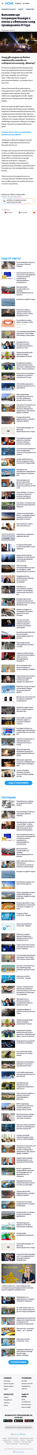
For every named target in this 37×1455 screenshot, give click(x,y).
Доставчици (15, 1440)
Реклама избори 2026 (13, 1438)
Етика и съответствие (12, 1443)
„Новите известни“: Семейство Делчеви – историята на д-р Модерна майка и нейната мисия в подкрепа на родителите (17, 1288)
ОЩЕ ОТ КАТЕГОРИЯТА (18, 783)
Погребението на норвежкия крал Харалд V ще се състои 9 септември (25, 579)
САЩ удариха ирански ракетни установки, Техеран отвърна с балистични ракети (24, 441)
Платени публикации (24, 1443)
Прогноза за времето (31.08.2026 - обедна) (24, 925)
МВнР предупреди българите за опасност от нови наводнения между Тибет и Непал (24, 397)
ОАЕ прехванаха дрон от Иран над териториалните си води (25, 429)
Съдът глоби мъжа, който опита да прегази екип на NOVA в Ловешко (25, 946)
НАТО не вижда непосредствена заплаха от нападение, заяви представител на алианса (25, 568)
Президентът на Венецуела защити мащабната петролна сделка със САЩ (24, 345)
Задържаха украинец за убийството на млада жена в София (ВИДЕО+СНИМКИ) (24, 1352)
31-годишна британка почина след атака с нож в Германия (25, 546)
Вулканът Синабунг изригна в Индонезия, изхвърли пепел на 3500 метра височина (24, 312)
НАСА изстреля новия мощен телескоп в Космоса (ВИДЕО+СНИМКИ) (25, 667)
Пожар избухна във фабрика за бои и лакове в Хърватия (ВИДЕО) (25, 419)
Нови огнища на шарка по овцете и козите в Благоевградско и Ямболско (25, 1096)
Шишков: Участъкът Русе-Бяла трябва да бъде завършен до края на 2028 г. (25, 968)
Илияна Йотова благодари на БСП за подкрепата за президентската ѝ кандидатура (25, 1257)
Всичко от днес (9, 1383)
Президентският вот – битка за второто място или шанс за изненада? (25, 1183)
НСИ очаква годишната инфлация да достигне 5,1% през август (25, 386)
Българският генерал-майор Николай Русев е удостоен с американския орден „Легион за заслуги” (25, 366)
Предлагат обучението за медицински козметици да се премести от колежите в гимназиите (25, 1321)
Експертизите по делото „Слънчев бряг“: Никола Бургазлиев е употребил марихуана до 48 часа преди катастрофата (25, 826)
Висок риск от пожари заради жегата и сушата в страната (25, 1203)
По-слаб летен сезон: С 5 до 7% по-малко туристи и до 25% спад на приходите (25, 1309)
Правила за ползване (26, 1441)
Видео (6, 1389)
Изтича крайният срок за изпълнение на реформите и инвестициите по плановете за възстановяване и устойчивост (25, 277)
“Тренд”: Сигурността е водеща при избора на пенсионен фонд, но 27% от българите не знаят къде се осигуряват (25, 990)
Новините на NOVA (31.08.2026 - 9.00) (23, 1340)
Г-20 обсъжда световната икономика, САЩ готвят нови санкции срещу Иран (25, 333)
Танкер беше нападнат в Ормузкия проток (25, 535)
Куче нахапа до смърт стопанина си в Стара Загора (24, 1053)
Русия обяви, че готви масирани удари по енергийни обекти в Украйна (24, 720)
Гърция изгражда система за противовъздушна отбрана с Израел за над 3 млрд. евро (25, 895)
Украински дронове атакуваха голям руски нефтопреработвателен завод (25, 752)
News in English (26, 1407)
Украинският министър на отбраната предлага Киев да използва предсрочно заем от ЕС (25, 678)
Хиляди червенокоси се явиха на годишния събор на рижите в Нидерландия (25, 461)
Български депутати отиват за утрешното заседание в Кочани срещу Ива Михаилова (25, 602)
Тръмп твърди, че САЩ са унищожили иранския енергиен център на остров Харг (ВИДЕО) (25, 495)
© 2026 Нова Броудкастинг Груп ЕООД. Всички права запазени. (18, 1448)
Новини (18, 3)
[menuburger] (2, 3)
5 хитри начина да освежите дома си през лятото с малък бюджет (25, 1137)
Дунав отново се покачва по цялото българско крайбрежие (25, 1214)
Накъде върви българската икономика (25, 1234)
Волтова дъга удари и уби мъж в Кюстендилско (25, 883)
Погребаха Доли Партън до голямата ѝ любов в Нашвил (25, 803)
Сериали (7, 1402)
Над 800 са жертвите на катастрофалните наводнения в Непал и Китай (25, 741)
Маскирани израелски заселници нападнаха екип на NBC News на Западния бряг (25, 762)
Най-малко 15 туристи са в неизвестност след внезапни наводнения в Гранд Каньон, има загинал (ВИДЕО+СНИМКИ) (25, 408)
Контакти (22, 1440)
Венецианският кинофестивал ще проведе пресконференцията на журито (24, 290)
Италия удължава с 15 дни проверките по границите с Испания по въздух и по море (25, 905)
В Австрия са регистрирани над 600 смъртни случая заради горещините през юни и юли (24, 590)
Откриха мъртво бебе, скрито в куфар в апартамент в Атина (24, 354)
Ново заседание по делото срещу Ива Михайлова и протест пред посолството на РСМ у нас (25, 484)
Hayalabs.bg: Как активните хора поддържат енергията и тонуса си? (25, 1085)
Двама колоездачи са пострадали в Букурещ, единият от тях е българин (24, 612)
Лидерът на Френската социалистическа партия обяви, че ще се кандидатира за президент (25, 657)
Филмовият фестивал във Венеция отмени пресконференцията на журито (25, 635)
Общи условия (30, 1440)
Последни (7, 1381)
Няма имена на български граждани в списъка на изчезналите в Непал (25, 375)
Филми (6, 1405)
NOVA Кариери (26, 1404)
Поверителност (8, 1441)
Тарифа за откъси (7, 1440)
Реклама (4, 1438)
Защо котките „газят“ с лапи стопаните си (24, 525)
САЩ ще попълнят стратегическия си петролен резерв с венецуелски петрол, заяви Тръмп (23, 623)
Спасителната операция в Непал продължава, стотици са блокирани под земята (25, 451)
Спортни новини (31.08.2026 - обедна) (23, 914)
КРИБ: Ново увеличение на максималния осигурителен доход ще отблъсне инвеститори (25, 864)
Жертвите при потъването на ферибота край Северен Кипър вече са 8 (25, 472)
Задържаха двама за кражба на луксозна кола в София (25, 1011)
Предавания (8, 1400)
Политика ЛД (17, 1441)
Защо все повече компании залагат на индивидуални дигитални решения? (25, 1126)
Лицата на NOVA (27, 1383)
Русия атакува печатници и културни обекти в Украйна (25, 264)
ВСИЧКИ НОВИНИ (18, 1362)
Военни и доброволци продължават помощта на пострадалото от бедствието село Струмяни (25, 1172)
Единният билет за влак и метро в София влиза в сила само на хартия (25, 1116)
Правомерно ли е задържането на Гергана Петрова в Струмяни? (25, 1299)
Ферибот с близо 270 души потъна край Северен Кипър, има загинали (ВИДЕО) (25, 689)
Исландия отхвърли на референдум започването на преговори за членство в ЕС (25, 731)
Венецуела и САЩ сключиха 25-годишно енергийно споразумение (25, 699)
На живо (26, 3)
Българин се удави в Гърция (25, 299)
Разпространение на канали (26, 1438)
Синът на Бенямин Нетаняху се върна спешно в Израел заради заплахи (25, 773)
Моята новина (8, 1386)
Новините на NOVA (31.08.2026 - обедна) (23, 977)
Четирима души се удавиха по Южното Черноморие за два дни (24, 1224)
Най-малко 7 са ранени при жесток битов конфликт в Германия (25, 504)
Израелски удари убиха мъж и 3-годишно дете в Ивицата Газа (24, 709)
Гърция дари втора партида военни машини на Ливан (25, 644)
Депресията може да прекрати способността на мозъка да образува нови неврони (25, 558)
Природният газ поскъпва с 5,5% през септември (25, 1042)
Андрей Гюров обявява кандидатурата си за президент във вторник (24, 1160)
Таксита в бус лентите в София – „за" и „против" (25, 1329)
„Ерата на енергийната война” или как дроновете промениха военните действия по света (25, 516)
